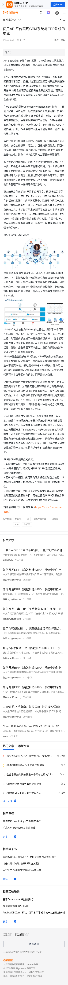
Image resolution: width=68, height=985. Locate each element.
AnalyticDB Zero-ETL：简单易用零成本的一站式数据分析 (34, 912)
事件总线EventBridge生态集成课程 (22, 821)
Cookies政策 (32, 964)
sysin (5, 736)
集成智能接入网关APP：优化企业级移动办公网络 (29, 857)
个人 (62, 20)
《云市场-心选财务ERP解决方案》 (21, 863)
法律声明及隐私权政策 (13, 964)
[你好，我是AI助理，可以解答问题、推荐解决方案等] (48, 12)
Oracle (55, 518)
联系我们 (34, 944)
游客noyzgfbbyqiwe (12, 579)
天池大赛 (25, 951)
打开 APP (57, 4)
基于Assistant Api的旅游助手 (18, 899)
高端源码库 (8, 560)
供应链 (18, 518)
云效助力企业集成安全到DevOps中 (22, 870)
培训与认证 (36, 951)
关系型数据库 (40, 518)
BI (28, 518)
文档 (5, 951)
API (16, 524)
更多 (5, 836)
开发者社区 (14, 951)
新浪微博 (20, 934)
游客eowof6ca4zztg (12, 618)
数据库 (27, 524)
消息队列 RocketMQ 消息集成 (19, 827)
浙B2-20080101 (36, 971)
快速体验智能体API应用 (16, 906)
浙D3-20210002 (34, 975)
